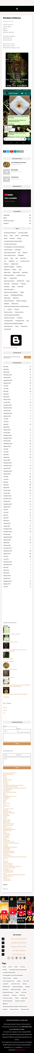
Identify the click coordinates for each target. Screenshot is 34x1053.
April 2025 (17, 394)
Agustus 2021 (17, 507)
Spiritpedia (14, 170)
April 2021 (17, 518)
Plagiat (13, 286)
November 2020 (17, 531)
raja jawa (6, 295)
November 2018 (17, 564)
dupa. (19, 252)
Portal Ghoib (20, 286)
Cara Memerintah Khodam (10, 244)
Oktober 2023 (17, 440)
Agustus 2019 (17, 553)
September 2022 (17, 471)
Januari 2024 (17, 432)
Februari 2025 (17, 399)
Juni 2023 (17, 451)
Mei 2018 (17, 567)
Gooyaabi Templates (20, 1050)
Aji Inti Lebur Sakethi (8, 677)
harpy (11, 258)
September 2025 (17, 380)
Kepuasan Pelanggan (9, 266)
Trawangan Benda (19, 320)
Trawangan (19, 317)
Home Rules (23, 258)
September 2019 (17, 551)
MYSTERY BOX (20, 281)
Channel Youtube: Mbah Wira (19, 939)
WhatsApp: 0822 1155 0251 (18, 946)
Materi (17, 218)
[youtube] (24, 958)
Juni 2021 (17, 512)
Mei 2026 (17, 366)
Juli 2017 (17, 586)
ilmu (5, 261)
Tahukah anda (14, 303)
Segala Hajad (7, 298)
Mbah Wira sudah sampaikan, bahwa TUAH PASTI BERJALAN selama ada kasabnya (16, 685)
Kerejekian (19, 266)
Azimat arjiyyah (25, 235)
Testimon (9, 309)
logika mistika (16, 272)
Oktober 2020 (17, 534)
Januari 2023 (17, 460)
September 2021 (17, 504)
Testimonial (14, 177)
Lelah (20, 269)
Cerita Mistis (18, 249)
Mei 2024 (17, 424)
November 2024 (17, 407)
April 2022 (17, 484)
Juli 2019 (17, 556)
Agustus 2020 (17, 540)
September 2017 (17, 581)
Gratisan (6, 258)
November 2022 (17, 465)
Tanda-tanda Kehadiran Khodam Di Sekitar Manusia (16, 306)
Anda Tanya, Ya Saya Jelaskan (11, 634)
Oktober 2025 (17, 377)
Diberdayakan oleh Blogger (10, 347)
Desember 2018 (17, 562)
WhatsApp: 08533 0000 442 (18, 942)
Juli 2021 (17, 509)
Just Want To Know (24, 261)
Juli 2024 (17, 418)
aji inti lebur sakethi (23, 232)
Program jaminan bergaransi (11, 292)
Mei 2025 (17, 391)
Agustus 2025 (17, 383)
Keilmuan (6, 264)
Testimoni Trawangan (9, 317)
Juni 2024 (17, 421)
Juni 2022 (17, 479)
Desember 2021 (17, 496)
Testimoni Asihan (8, 312)
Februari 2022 (17, 490)
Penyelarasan (15, 283)
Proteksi (22, 292)
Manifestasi (25, 272)
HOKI (16, 258)
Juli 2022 (17, 476)
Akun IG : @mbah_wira (19, 954)
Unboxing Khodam (8, 326)
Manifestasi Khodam (9, 275)
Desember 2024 (17, 405)
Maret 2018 (17, 573)
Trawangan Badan (8, 320)
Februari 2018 (17, 575)
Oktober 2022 (17, 468)
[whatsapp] (8, 958)
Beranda (5, 884)
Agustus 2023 (17, 446)
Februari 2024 (17, 429)
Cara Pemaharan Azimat (18, 162)
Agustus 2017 (17, 584)
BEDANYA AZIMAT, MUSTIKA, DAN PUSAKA (15, 694)
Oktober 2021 (17, 501)
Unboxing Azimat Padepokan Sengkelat (13, 323)
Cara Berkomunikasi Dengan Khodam (13, 241)
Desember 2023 (17, 435)
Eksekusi (25, 252)
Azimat (17, 235)
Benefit (5, 238)
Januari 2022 (17, 493)
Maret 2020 (17, 542)
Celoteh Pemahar (8, 249)
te (4, 309)
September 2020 (17, 537)
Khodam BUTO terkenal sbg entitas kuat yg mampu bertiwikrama (15, 650)
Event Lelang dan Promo (10, 255)
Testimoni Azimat (19, 312)
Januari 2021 (17, 526)
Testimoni (17, 223)
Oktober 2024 (17, 410)
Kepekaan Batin (14, 264)
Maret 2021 (17, 520)
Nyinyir (28, 281)
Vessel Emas (24, 326)
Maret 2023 (17, 457)
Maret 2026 (17, 372)
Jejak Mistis (17, 215)
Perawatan (23, 283)
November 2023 (17, 438)
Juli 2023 (17, 449)
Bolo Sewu (12, 238)
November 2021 (17, 498)
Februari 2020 (17, 545)
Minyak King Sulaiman (9, 281)
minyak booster (13, 278)
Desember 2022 (17, 462)
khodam (14, 269)
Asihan (5, 235)
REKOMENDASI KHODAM (16, 295)
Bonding (19, 238)
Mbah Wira (12, 1047)
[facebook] (16, 958)
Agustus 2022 (17, 473)
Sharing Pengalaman (9, 300)
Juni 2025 (17, 388)
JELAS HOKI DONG (8, 659)
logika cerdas (7, 272)
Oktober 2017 (17, 578)
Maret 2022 (17, 487)
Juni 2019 (17, 559)
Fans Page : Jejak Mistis (18, 950)
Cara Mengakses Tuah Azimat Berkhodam (14, 247)
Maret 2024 (17, 427)
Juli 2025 (17, 385)
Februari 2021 (17, 523)
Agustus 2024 (17, 416)
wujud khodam (7, 329)
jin (17, 261)
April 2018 (17, 570)
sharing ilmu (16, 298)
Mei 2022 (17, 482)
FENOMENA (21, 255)
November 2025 (17, 374)
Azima (11, 235)
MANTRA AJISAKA (8, 661)
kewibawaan (7, 269)
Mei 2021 (17, 515)
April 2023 (17, 454)
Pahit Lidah (6, 283)
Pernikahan (6, 286)
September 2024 (17, 413)
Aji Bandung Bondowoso (10, 232)
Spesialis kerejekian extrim (10, 642)
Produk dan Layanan (17, 220)
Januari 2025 (17, 402)
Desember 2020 (17, 529)
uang (27, 320)
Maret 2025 (17, 396)
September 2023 (17, 443)
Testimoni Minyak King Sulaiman (12, 315)
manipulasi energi (20, 275)
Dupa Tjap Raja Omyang (10, 252)
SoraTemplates (25, 1047)
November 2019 (17, 548)
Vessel (16, 326)
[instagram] (20, 958)
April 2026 (17, 369)
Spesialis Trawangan (21, 300)
